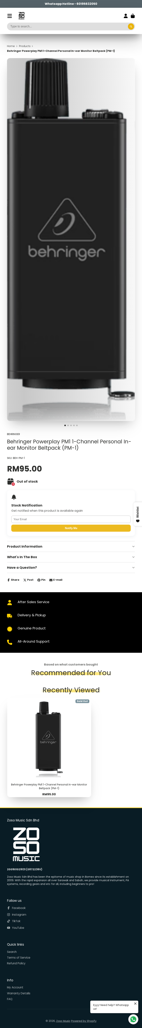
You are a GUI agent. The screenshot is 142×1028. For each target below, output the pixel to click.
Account (126, 16)
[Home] (21, 16)
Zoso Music (63, 1021)
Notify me (71, 528)
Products (25, 46)
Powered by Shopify (84, 1021)
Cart (133, 16)
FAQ (9, 999)
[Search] (131, 26)
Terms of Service (18, 958)
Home (11, 46)
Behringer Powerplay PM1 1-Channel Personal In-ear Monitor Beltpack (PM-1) (49, 747)
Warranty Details (18, 993)
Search (12, 952)
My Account (15, 987)
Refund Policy (16, 963)
